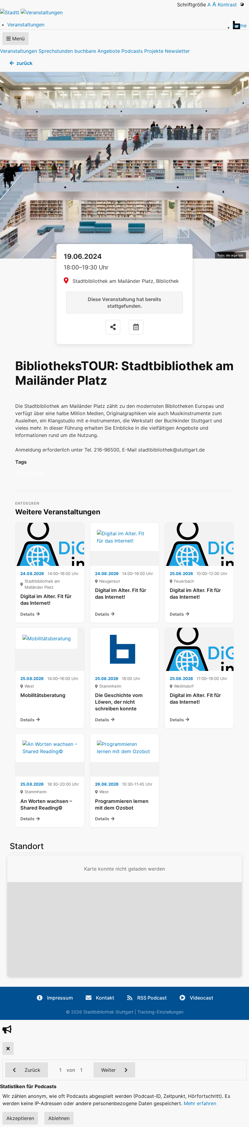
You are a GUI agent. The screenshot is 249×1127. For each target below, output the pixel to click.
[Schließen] (8, 1048)
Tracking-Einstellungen (160, 1011)
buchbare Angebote (97, 51)
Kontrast (229, 5)
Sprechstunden (56, 51)
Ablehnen (59, 1118)
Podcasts (132, 51)
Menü (18, 39)
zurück (24, 63)
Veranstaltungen (18, 51)
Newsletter (177, 51)
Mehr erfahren (200, 1103)
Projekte (153, 51)
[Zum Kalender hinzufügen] (136, 327)
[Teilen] (113, 327)
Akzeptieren (20, 1118)
